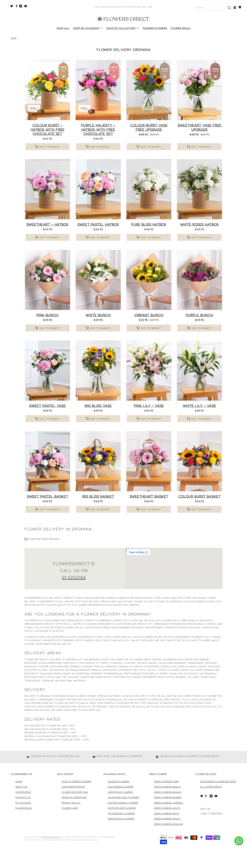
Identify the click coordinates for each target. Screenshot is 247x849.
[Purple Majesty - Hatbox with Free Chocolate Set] (98, 90)
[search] (229, 7)
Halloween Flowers (121, 786)
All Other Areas (211, 786)
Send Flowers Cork (166, 781)
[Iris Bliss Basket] (98, 461)
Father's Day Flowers (121, 813)
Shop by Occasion (86, 28)
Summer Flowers (155, 28)
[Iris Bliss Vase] (98, 370)
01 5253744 (74, 577)
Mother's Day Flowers (122, 807)
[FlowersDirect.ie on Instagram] (21, 6)
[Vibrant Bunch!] (148, 280)
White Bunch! (98, 315)
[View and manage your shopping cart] (240, 7)
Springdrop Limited (51, 837)
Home (13, 38)
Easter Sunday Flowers (123, 802)
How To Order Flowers (76, 781)
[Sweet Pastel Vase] (47, 370)
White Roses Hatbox (199, 224)
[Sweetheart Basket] (148, 461)
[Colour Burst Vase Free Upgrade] (148, 90)
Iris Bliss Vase (98, 405)
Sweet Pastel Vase (47, 405)
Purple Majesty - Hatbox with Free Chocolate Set (98, 129)
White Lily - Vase (199, 405)
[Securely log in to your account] (234, 7)
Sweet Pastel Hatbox (98, 224)
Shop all (63, 28)
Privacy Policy (71, 802)
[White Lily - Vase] (199, 370)
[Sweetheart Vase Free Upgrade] (199, 90)
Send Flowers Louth (167, 807)
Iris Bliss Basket (98, 496)
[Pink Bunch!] (47, 280)
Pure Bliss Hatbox (148, 224)
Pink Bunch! (47, 315)
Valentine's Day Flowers (123, 797)
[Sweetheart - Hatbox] (47, 189)
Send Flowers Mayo (166, 813)
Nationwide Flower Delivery (218, 781)
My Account (23, 802)
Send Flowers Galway (168, 791)
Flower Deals (180, 28)
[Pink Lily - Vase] (148, 370)
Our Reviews (23, 791)
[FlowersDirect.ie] (123, 18)
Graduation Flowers (121, 818)
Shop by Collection (121, 28)
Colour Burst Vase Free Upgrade (149, 127)
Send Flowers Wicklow (168, 823)
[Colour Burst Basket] (199, 461)
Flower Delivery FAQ (75, 791)
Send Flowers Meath (167, 818)
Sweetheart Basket (148, 496)
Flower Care (70, 807)
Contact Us (23, 797)
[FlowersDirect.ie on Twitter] (12, 6)
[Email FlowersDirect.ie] (26, 6)
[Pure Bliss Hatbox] (148, 189)
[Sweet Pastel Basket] (47, 461)
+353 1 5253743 (211, 813)
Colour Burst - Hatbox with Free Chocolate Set (48, 129)
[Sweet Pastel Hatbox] (98, 189)
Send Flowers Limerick (168, 802)
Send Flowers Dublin (167, 786)
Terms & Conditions (74, 797)
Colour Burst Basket (199, 496)
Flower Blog (23, 807)
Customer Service (73, 786)
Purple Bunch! (199, 315)
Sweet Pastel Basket (47, 496)
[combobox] (210, 7)
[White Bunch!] (98, 280)
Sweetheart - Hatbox (47, 224)
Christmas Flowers (120, 791)
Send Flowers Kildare (168, 797)
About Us (21, 786)
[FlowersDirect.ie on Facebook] (17, 6)
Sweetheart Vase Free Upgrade (200, 127)
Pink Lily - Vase (149, 405)
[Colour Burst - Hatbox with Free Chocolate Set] (47, 90)
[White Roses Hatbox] (199, 189)
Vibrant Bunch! (149, 315)
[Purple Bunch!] (199, 280)
